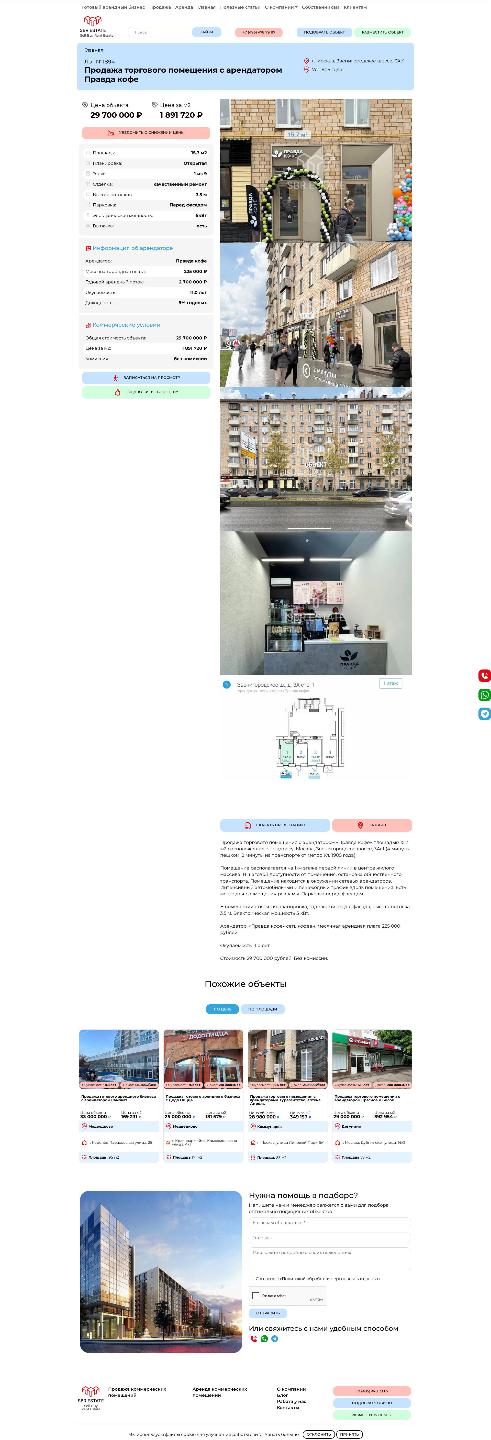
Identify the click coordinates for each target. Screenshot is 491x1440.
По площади (262, 1009)
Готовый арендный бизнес (113, 7)
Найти (206, 32)
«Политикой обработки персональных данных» (330, 1278)
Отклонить (319, 1434)
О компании (291, 1389)
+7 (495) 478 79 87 (259, 32)
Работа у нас (291, 1401)
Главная (206, 7)
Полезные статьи (240, 7)
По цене (222, 1009)
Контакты (288, 1407)
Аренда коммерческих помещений (220, 1392)
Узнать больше (282, 1434)
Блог (282, 1395)
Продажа (160, 7)
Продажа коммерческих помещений (137, 1392)
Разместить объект (383, 32)
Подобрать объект (324, 32)
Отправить (268, 1313)
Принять (349, 1434)
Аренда (184, 7)
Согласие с (318, 1278)
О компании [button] (279, 7)
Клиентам (355, 7)
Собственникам (320, 7)
